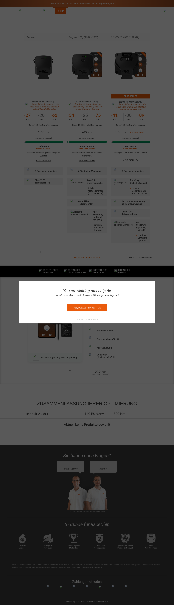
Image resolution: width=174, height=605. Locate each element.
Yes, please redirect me (87, 307)
